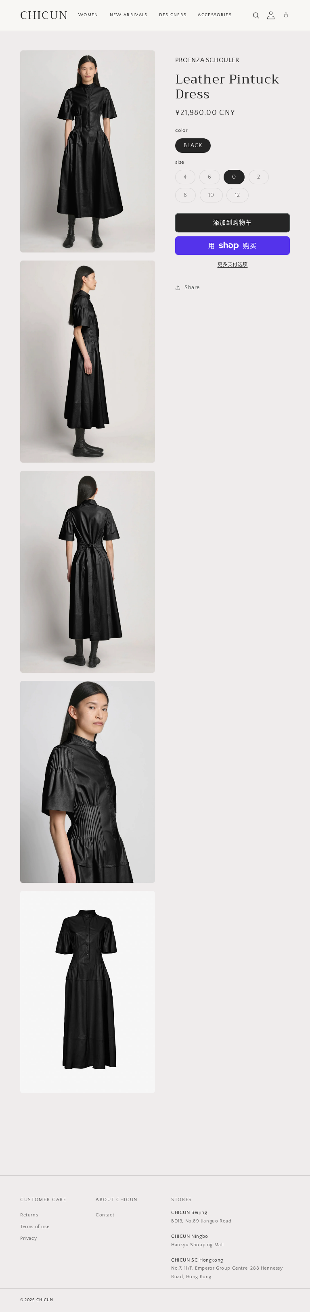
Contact (105, 1215)
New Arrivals (129, 15)
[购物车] (286, 15)
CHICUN (44, 15)
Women (88, 15)
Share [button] (192, 287)
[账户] (271, 15)
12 (240, 197)
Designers (173, 15)
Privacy (28, 1238)
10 (214, 197)
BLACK (193, 145)
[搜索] (256, 15)
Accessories (215, 15)
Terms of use (34, 1226)
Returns (29, 1215)
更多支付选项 (233, 264)
